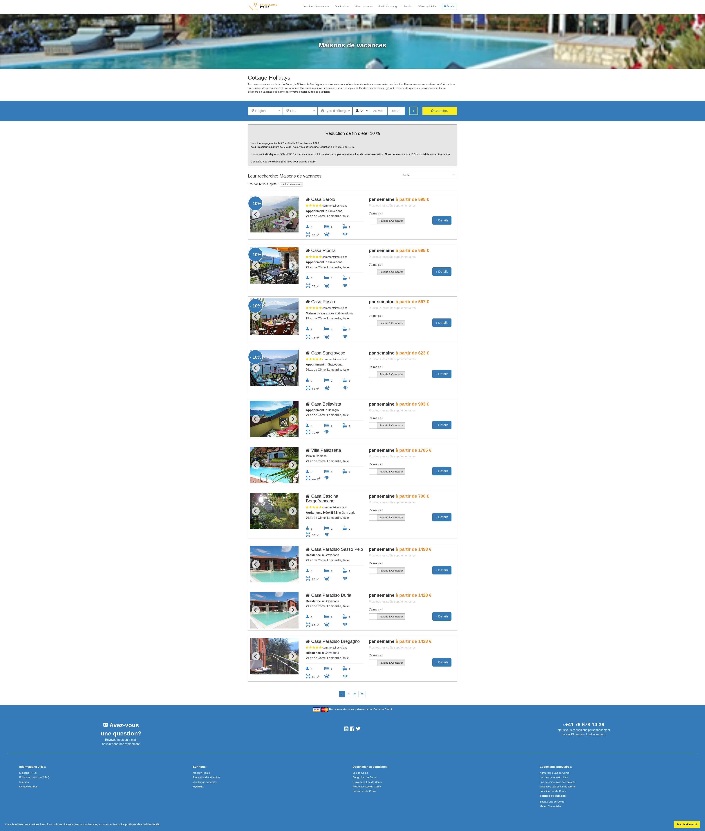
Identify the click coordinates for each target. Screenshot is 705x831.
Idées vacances (364, 6)
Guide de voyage (388, 6)
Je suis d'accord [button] (687, 824)
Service (408, 6)
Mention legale (201, 772)
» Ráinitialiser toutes (291, 184)
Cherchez (441, 111)
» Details (441, 220)
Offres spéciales (427, 6)
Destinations (342, 6)
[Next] (293, 214)
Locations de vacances (316, 6)
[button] (161, 824)
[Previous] (256, 214)
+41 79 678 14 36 (584, 724)
